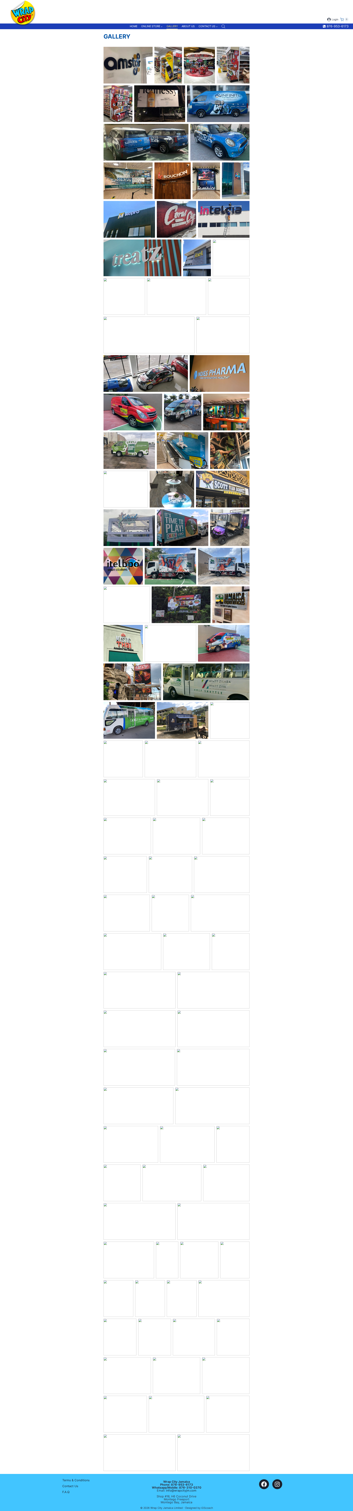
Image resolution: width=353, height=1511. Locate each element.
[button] (128, 65)
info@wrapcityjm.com (181, 1490)
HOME (133, 26)
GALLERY (172, 26)
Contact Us (70, 1486)
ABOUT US (188, 26)
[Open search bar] (223, 26)
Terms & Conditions (76, 1480)
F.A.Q (65, 1492)
